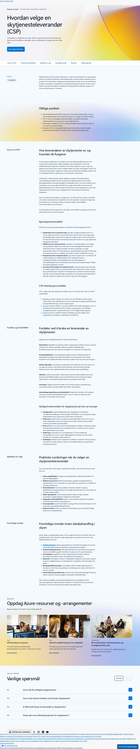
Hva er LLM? (64, 741)
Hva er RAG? (83, 741)
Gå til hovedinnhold (6, 1)
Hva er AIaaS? (55, 741)
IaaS (68, 233)
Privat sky (46, 306)
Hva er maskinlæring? (32, 741)
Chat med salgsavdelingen (128, 747)
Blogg (55, 739)
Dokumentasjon (48, 739)
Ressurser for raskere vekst (41, 736)
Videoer (129, 739)
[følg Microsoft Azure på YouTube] (47, 732)
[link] (11, 63)
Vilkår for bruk (60, 748)
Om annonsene (78, 748)
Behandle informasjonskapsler (46, 748)
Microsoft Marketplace (26, 739)
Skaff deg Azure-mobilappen (21, 732)
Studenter (71, 739)
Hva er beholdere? (73, 741)
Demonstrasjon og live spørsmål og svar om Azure (85, 736)
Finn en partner (38, 739)
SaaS (69, 255)
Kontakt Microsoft (24, 748)
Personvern (33, 748)
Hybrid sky (46, 313)
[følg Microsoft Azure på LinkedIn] (43, 732)
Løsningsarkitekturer (56, 736)
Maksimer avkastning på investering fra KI (13, 736)
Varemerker (69, 748)
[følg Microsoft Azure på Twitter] (34, 732)
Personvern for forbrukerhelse (9, 748)
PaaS (67, 244)
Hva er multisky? (20, 741)
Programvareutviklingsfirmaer (9, 739)
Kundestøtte (66, 736)
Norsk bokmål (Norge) (7, 743)
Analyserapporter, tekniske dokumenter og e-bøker (110, 739)
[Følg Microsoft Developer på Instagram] (38, 732)
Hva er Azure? (4, 734)
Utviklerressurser (62, 739)
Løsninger (29, 736)
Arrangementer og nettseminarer (84, 739)
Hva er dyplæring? (45, 741)
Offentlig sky (47, 299)
